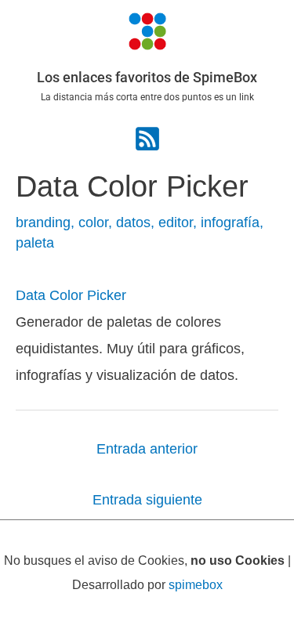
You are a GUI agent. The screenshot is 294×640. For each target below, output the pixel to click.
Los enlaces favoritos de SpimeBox (147, 77)
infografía (230, 222)
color (93, 222)
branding (43, 222)
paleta (35, 242)
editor (175, 222)
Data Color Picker (71, 295)
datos (133, 222)
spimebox (196, 584)
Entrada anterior (147, 448)
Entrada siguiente (147, 499)
